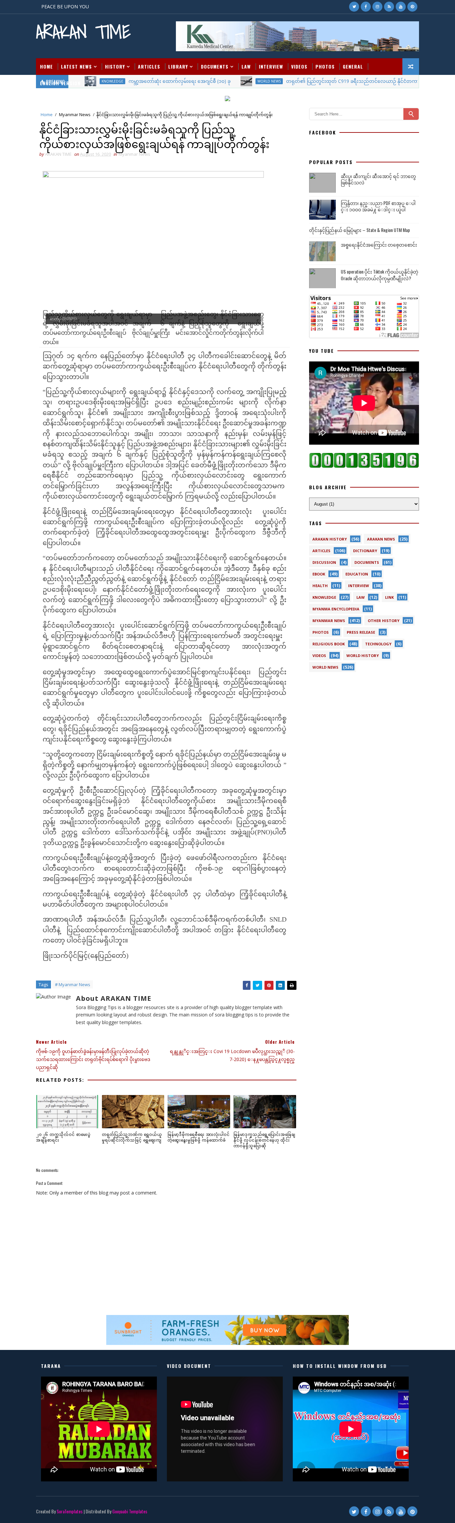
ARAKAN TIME (83, 32)
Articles (149, 66)
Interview (271, 66)
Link (389, 597)
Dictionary (365, 550)
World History (362, 655)
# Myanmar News (72, 984)
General (353, 66)
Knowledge (324, 597)
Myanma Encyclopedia (335, 608)
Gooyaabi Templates (129, 1511)
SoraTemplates (70, 1511)
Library (178, 66)
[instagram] (377, 7)
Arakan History (329, 539)
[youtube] (401, 7)
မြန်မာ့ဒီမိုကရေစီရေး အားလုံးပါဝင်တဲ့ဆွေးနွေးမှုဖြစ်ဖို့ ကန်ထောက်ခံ (199, 1137)
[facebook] (366, 7)
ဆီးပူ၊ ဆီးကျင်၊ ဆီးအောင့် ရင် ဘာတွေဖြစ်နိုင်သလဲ (378, 179)
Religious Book (328, 643)
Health (320, 585)
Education (356, 573)
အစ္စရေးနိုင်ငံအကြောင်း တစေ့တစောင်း (379, 244)
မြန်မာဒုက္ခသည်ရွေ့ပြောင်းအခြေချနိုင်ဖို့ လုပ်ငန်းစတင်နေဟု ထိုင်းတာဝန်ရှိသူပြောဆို (264, 1139)
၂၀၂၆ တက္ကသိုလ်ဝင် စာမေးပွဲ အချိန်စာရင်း (63, 1137)
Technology (378, 643)
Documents (214, 66)
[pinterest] (412, 7)
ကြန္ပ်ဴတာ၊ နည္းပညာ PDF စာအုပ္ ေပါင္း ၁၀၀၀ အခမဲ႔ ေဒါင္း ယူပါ (378, 206)
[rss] (389, 7)
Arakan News (381, 539)
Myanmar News (75, 114)
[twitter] (354, 7)
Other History (383, 620)
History (115, 66)
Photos (325, 66)
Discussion (324, 562)
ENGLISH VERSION (60, 83)
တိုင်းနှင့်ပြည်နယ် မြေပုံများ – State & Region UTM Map (359, 229)
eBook (318, 573)
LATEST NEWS (76, 66)
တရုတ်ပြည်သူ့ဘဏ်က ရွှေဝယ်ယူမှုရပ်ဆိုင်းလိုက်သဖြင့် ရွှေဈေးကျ (132, 1137)
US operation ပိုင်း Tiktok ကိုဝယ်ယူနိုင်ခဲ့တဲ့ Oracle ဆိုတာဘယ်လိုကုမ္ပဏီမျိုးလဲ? (379, 275)
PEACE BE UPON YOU (65, 6)
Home (46, 66)
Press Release (361, 632)
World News (325, 667)
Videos (299, 66)
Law (246, 66)
